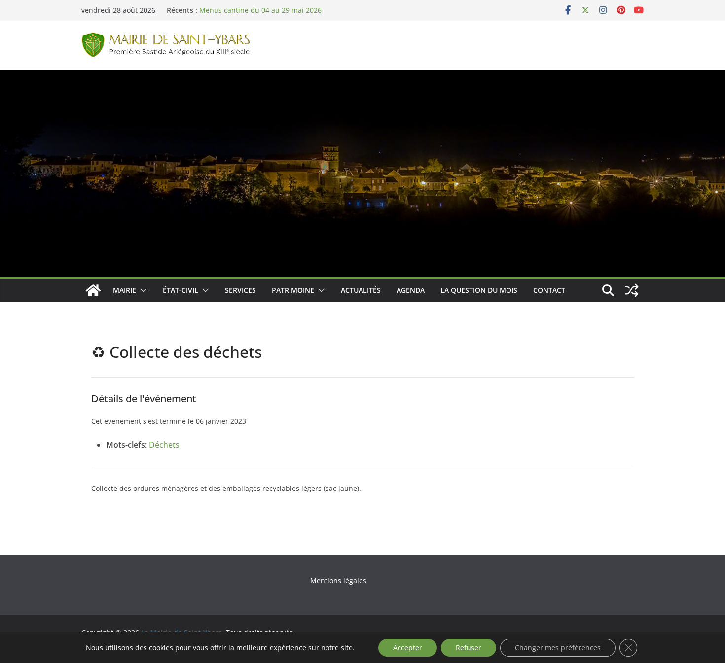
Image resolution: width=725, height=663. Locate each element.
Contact (549, 290)
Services (240, 290)
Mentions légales (338, 580)
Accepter (407, 647)
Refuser (468, 647)
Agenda (411, 290)
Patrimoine (293, 290)
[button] (141, 290)
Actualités (361, 290)
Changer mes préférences (558, 647)
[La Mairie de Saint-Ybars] (362, 76)
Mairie (124, 290)
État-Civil (180, 290)
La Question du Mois (478, 290)
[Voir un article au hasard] (632, 290)
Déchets (164, 444)
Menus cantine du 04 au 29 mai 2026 (260, 10)
